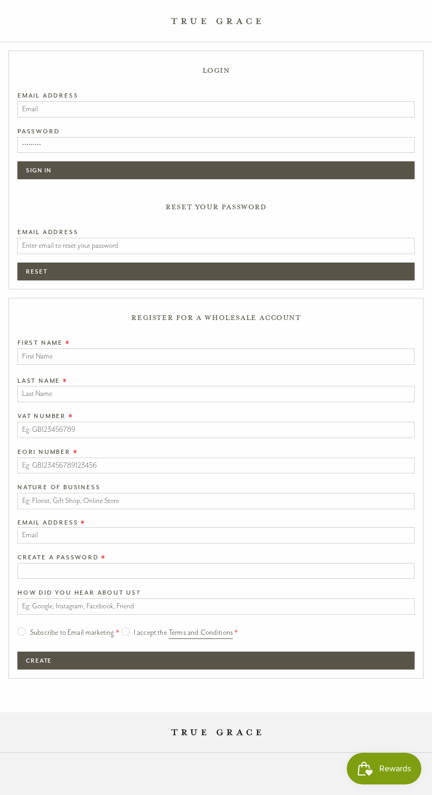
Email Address (47, 95)
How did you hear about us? (79, 592)
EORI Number (47, 452)
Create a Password (61, 557)
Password (38, 131)
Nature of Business (58, 487)
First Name (43, 342)
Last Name (42, 380)
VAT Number (45, 416)
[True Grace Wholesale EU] (216, 21)
